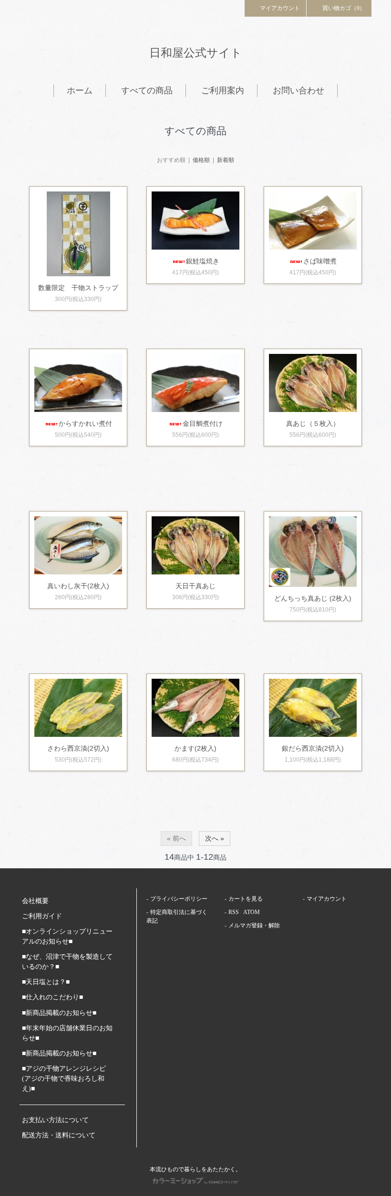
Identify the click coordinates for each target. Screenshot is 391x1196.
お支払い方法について (55, 1120)
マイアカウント (280, 8)
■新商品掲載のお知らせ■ (59, 1012)
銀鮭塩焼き (202, 261)
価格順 (201, 160)
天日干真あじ (195, 586)
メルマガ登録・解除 (254, 925)
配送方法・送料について (58, 1135)
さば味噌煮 (320, 261)
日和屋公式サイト (195, 53)
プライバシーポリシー (178, 898)
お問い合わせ (298, 90)
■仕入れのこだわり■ (52, 997)
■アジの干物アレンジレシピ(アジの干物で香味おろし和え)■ (64, 1078)
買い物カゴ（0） (343, 8)
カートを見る (245, 898)
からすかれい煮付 (85, 423)
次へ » (214, 838)
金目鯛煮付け (203, 423)
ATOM (251, 912)
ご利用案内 (222, 90)
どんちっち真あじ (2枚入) (312, 598)
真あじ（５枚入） (313, 423)
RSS (233, 912)
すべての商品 (147, 90)
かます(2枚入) (195, 748)
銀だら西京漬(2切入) (313, 748)
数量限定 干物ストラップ (78, 287)
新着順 (225, 160)
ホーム (80, 90)
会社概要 (35, 901)
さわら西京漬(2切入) (78, 748)
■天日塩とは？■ (46, 981)
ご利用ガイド (42, 916)
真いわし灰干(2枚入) (78, 586)
